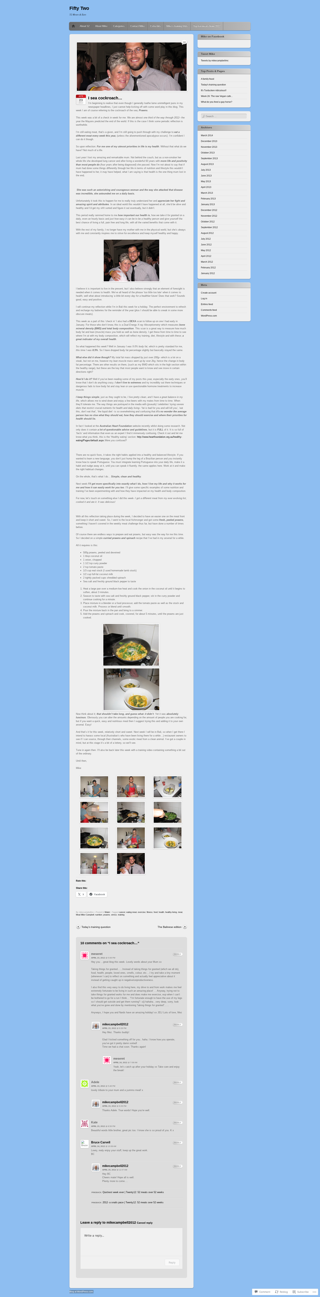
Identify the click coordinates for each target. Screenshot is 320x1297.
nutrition (98, 915)
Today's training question (213, 84)
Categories (119, 26)
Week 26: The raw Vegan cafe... (217, 96)
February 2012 (208, 267)
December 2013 (209, 141)
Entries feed (207, 304)
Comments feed (209, 310)
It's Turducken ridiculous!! (213, 90)
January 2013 (208, 204)
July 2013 (206, 170)
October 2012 (208, 221)
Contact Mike (137, 26)
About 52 (84, 26)
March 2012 (207, 262)
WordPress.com (209, 315)
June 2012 (206, 244)
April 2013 (206, 187)
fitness (150, 912)
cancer (122, 912)
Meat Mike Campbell (85, 915)
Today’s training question (96, 926)
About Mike (101, 26)
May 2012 (206, 250)
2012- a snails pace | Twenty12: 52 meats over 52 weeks (133, 1202)
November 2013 (209, 147)
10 (184, 42)
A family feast (207, 79)
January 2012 (208, 273)
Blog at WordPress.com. (81, 1291)
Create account (208, 292)
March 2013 (207, 193)
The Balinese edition (169, 926)
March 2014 (207, 135)
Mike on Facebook (212, 36)
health (161, 912)
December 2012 (209, 210)
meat (180, 912)
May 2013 (206, 181)
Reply (177, 954)
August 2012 (207, 233)
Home (73, 26)
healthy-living (171, 912)
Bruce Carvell (100, 1142)
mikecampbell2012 (115, 1024)
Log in (204, 298)
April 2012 (206, 256)
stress (114, 915)
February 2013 (208, 198)
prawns (106, 915)
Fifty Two (79, 8)
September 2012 (209, 227)
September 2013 (209, 158)
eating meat (131, 912)
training (121, 915)
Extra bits (155, 26)
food (156, 912)
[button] (94, 787)
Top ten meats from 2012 (206, 26)
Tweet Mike (208, 53)
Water (107, 912)
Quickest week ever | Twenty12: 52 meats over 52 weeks (133, 1192)
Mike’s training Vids (177, 26)
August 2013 (207, 164)
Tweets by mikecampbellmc (215, 60)
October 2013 (208, 152)
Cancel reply (145, 1222)
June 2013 (206, 175)
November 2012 (209, 216)
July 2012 (206, 239)
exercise (142, 912)
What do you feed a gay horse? (216, 102)
